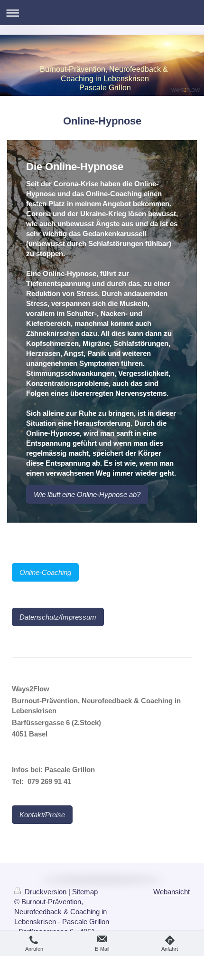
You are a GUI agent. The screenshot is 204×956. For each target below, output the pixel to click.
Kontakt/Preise (42, 815)
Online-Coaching (45, 572)
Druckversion (45, 892)
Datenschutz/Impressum (57, 617)
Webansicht (171, 892)
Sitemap (85, 892)
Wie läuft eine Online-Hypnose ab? (87, 494)
